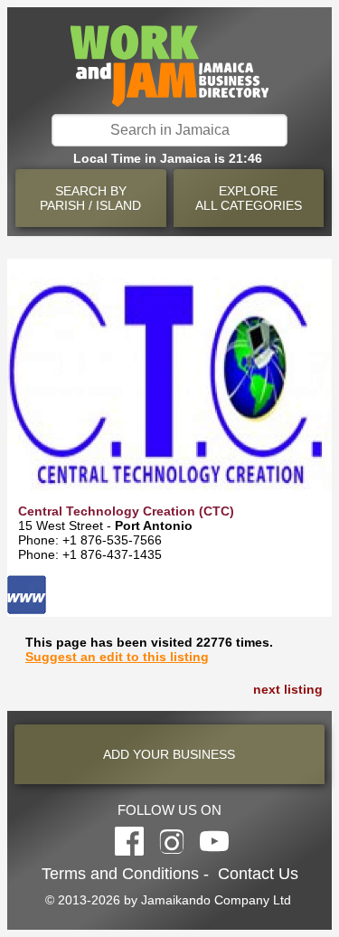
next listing (288, 689)
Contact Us (258, 874)
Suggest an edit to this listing (117, 656)
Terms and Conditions (120, 874)
